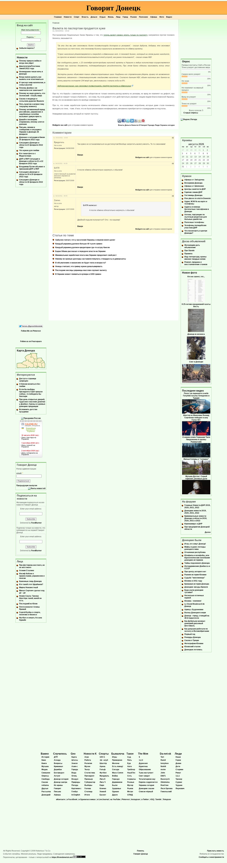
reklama (45, 785)
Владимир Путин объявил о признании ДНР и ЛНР (32, 168)
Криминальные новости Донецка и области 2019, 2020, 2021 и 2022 (195, 518)
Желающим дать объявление (192, 246)
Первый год (189, 634)
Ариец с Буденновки (193, 609)
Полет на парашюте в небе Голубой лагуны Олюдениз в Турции (196, 395)
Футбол (103, 773)
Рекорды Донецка (192, 637)
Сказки (45, 782)
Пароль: (31, 37)
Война (115, 776)
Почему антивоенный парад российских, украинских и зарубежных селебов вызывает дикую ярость (32, 113)
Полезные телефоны (194, 222)
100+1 (102, 757)
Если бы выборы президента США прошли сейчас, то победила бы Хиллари (30, 392)
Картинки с (76, 788)
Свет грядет (144, 776)
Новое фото (189, 272)
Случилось (60, 753)
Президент (89, 776)
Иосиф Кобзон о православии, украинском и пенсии (31, 576)
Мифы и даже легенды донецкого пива (195, 548)
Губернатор (89, 782)
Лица (118, 17)
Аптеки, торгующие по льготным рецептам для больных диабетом (195, 217)
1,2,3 (141, 760)
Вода (73, 773)
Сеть (129, 776)
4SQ (152, 799)
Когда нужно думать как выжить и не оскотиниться (31, 78)
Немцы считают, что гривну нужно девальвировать (78, 266)
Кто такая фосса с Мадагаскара (27, 154)
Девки (178, 763)
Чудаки (179, 785)
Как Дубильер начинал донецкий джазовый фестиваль (194, 623)
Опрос (186, 61)
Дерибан (58, 769)
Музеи (87, 766)
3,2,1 (178, 776)
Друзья (45, 788)
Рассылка (46, 791)
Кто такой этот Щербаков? (31, 584)
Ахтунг (57, 776)
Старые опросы (190, 113)
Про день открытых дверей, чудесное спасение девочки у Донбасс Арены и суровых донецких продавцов (32, 402)
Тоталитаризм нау (147, 779)
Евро (102, 785)
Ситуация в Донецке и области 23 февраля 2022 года (31, 145)
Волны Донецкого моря (195, 613)
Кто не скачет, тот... (196, 277)
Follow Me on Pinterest (31, 331)
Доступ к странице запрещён (27, 380)
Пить (129, 760)
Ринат (178, 773)
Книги (44, 763)
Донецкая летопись (193, 650)
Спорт (76, 17)
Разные (130, 782)
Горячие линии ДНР (193, 192)
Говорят (143, 125)
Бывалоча (117, 753)
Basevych (165, 779)
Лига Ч (102, 782)
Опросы (45, 776)
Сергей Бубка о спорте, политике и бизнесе (29, 613)
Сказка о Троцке (191, 640)
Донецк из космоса (196, 334)
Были (114, 785)
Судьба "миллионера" (194, 578)
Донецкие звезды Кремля (196, 587)
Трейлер (131, 769)
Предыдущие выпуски (26, 485)
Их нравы (58, 785)
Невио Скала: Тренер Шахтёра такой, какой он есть (30, 598)
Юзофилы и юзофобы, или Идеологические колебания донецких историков (197, 557)
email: (19, 473)
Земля (74, 763)
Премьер (88, 779)
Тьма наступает (146, 773)
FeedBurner (36, 523)
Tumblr (158, 799)
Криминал (58, 766)
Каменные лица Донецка (30, 581)
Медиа (45, 769)
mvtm (163, 769)
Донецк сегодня (61, 779)
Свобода (46, 779)
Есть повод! (117, 766)
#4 (173, 196)
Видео (169, 17)
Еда (129, 763)
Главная (58, 17)
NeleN (163, 766)
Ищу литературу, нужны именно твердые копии (195, 258)
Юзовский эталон (192, 646)
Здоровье (116, 788)
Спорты (104, 753)
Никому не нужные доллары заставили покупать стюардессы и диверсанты (90, 259)
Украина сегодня (167, 125)
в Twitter (145, 799)
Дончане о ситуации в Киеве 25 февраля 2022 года (32, 138)
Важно (45, 753)
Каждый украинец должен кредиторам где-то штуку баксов (82, 247)
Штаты (74, 760)
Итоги (87, 795)
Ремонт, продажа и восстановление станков (195, 263)
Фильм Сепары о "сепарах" (196, 459)
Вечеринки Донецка (193, 183)
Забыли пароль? (27, 48)
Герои (178, 760)
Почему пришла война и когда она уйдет (30, 62)
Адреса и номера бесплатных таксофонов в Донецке (196, 209)
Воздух (74, 779)
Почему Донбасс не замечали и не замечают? (31, 89)
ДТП (56, 757)
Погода (74, 785)
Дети (178, 766)
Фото (161, 17)
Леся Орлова (166, 788)
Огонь (74, 776)
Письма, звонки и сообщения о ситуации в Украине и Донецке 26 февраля (30, 130)
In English (75, 795)
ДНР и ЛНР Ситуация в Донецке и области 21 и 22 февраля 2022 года (31, 161)
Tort (162, 757)
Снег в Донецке (196, 362)
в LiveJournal (103, 799)
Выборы (88, 785)
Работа (87, 760)
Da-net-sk (165, 753)
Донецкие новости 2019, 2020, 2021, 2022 (195, 512)
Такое (130, 753)
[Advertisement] (196, 38)
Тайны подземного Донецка (197, 563)
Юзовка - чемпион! (192, 601)
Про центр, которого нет (195, 571)
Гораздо (151, 125)
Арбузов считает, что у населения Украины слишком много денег (85, 240)
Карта (74, 757)
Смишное (46, 773)
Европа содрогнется (148, 782)
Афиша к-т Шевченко (194, 186)
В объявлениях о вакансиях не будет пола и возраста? (80, 263)
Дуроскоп (143, 763)
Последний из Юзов (28, 604)
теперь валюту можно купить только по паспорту (125, 35)
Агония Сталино (26, 570)
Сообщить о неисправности (211, 857)
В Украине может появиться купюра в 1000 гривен (78, 274)
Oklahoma (165, 782)
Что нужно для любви (29, 150)
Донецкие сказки (146, 788)
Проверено (117, 760)
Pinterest (126, 799)
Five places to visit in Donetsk (197, 198)
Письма (57, 791)
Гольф (103, 769)
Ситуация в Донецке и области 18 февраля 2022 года (31, 182)
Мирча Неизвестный (28, 587)
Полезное (143, 17)
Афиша (153, 17)
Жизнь (111, 17)
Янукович (180, 788)
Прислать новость (215, 851)
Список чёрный (146, 791)
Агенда (57, 760)
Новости (67, 17)
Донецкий (46, 795)
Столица (88, 791)
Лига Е (102, 779)
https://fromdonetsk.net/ (62, 857)
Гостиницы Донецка (193, 195)
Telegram (167, 799)
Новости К (90, 753)
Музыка (45, 766)
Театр (87, 769)
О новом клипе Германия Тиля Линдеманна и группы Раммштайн (196, 439)
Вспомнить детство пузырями (28, 410)
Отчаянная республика (195, 552)
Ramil (163, 760)
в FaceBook (72, 799)
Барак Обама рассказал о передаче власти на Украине (80, 251)
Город (125, 17)
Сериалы (131, 779)
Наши (178, 757)
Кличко (103, 788)
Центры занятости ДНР (195, 189)
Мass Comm (117, 773)
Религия (88, 763)
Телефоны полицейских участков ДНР (195, 226)
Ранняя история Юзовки (195, 575)
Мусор (130, 785)
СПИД (130, 795)
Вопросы (58, 763)
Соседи (115, 769)
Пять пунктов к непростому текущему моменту (31, 105)
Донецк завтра (60, 782)
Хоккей (103, 791)
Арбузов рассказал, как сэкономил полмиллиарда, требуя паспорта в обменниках (94, 86)
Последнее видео (193, 390)
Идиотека (143, 766)
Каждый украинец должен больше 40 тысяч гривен (78, 244)
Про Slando (189, 250)
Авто (129, 766)
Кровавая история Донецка (196, 584)
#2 (173, 138)
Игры (114, 757)
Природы (75, 782)
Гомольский (166, 791)
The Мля (143, 753)
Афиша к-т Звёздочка (194, 180)
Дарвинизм (117, 782)
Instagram (135, 799)
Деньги (94, 17)
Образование (145, 769)
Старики (179, 769)
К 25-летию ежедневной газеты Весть (196, 305)
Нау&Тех (131, 773)
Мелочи (115, 763)
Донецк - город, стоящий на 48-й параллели (196, 617)
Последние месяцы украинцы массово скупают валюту (81, 270)
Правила (188, 254)
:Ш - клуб (104, 760)
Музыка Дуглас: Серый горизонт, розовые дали (196, 477)
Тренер (179, 779)
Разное (133, 17)
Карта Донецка (26, 350)
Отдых (102, 17)
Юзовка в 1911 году (193, 581)
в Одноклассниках (87, 799)
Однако (115, 791)
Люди (157, 125)
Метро (130, 791)
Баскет (103, 795)
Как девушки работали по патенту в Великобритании (196, 630)
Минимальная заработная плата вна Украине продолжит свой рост (86, 255)
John (163, 773)
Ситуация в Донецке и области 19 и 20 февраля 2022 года (30, 174)
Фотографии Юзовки (193, 643)
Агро (86, 757)
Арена (102, 766)
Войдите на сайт (60, 125)
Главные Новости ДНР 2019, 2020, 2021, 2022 (197, 506)
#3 (173, 163)
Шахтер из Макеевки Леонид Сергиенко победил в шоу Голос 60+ (196, 417)
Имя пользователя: (30, 30)
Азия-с (74, 766)
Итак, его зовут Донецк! (195, 544)
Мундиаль (104, 776)
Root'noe (164, 785)
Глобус (74, 791)
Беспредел (59, 773)
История (45, 757)
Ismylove (165, 763)
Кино (44, 760)
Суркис (179, 782)
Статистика (89, 773)
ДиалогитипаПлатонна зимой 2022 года (29, 67)
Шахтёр (103, 763)
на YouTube (115, 799)
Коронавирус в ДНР (193, 524)
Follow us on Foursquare (31, 341)
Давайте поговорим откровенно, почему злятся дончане (31, 121)
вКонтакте (60, 799)
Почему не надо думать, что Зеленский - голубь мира (32, 94)
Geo (73, 753)
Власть (85, 17)
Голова (87, 788)
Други (115, 795)
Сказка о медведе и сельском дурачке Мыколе (31, 100)
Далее (208, 532)
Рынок (130, 788)
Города (74, 769)
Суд (129, 757)
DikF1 (163, 776)
